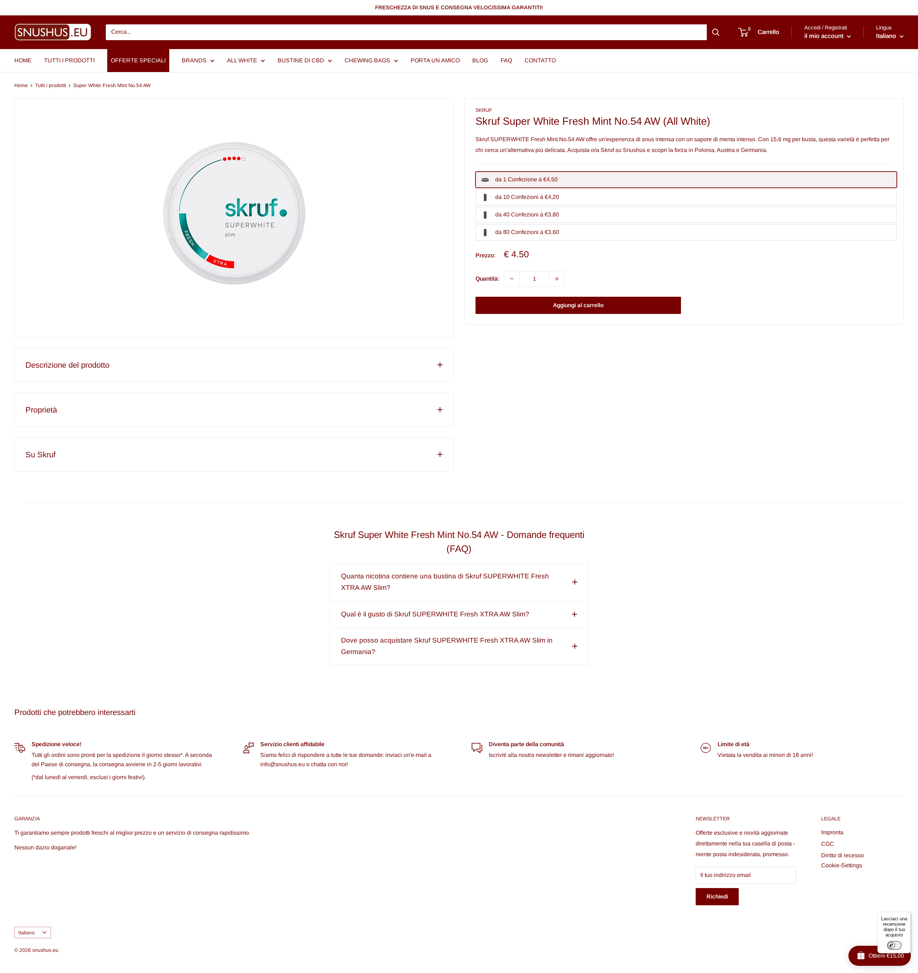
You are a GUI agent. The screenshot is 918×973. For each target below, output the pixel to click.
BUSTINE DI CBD (301, 60)
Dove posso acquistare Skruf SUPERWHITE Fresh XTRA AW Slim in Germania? (447, 645)
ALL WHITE (242, 60)
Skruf (483, 110)
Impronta (832, 832)
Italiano (26, 932)
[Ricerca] (716, 32)
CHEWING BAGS (367, 60)
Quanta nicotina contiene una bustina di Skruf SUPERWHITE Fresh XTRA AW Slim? (445, 581)
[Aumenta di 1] (556, 278)
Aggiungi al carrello (578, 305)
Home (21, 85)
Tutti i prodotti (50, 85)
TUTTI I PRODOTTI (69, 60)
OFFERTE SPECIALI (138, 60)
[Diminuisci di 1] (511, 278)
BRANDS (194, 60)
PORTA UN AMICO (435, 60)
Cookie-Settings (841, 865)
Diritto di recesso (842, 855)
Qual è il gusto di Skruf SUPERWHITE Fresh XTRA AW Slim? (435, 614)
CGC (827, 844)
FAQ (506, 60)
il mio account (824, 36)
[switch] (894, 945)
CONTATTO (540, 60)
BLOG (480, 60)
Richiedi (717, 896)
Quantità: (487, 279)
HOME (23, 60)
